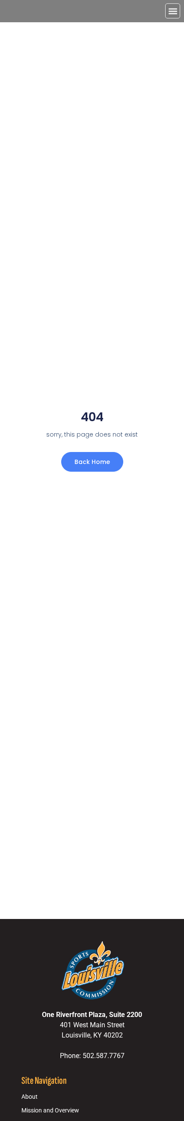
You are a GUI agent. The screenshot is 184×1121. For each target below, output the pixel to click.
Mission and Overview (50, 1110)
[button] (172, 10)
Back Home (92, 462)
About (29, 1096)
